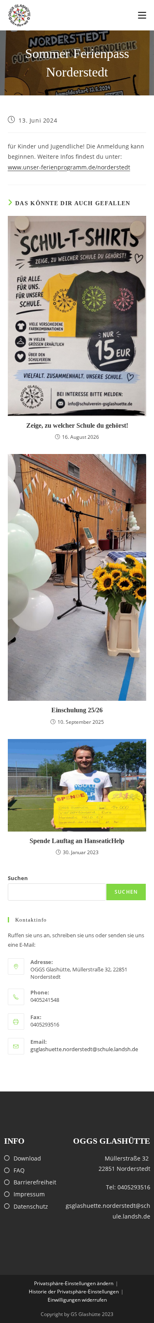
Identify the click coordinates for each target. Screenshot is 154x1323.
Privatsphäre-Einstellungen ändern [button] (73, 1283)
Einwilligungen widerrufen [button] (77, 1299)
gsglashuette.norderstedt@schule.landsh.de (84, 1049)
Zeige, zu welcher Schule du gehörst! (77, 425)
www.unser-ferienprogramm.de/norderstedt (69, 167)
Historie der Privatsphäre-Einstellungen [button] (74, 1291)
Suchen (18, 878)
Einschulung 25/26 (77, 710)
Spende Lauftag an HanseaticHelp (77, 840)
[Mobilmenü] (142, 15)
